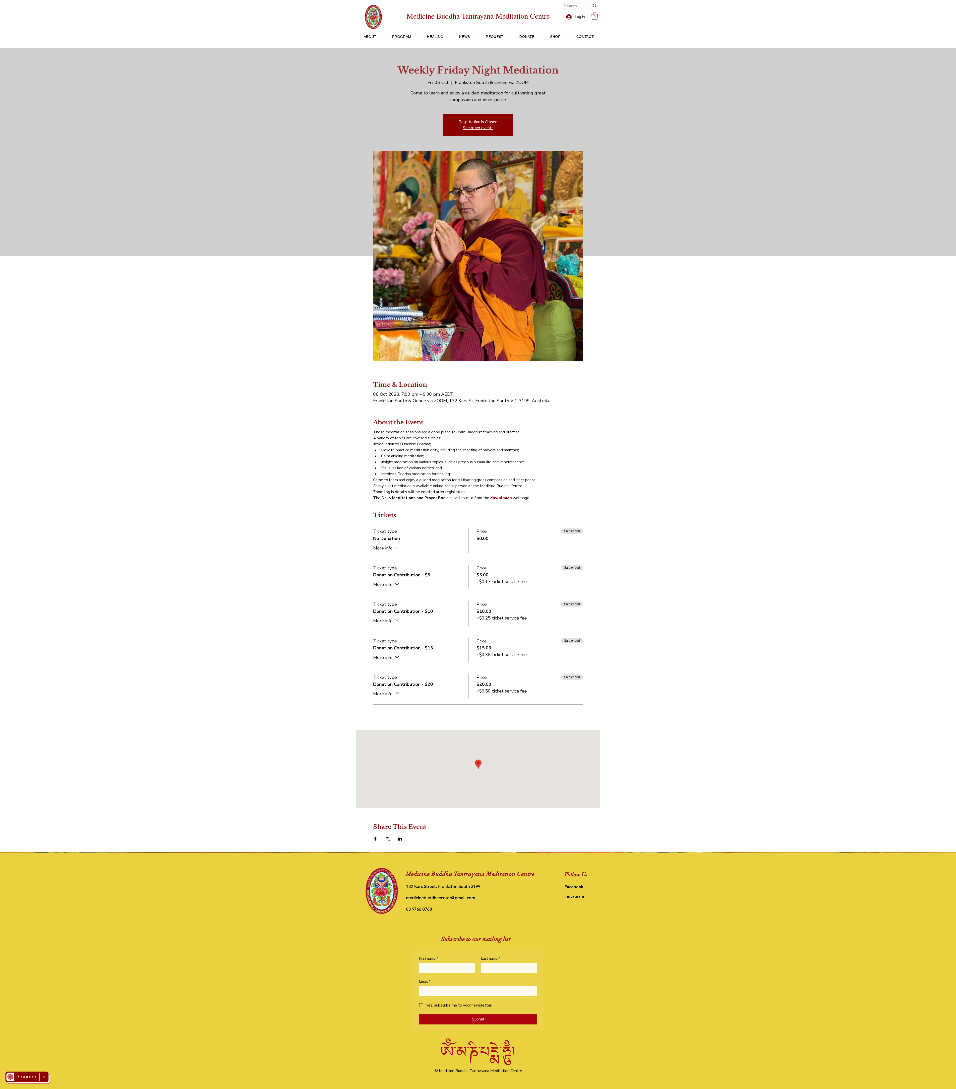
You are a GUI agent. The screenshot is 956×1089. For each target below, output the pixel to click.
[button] (595, 16)
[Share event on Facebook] (375, 839)
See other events (478, 128)
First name (428, 958)
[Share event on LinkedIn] (400, 839)
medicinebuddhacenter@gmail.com (440, 897)
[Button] (27, 1077)
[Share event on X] (387, 839)
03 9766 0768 (419, 909)
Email (424, 981)
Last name (490, 958)
